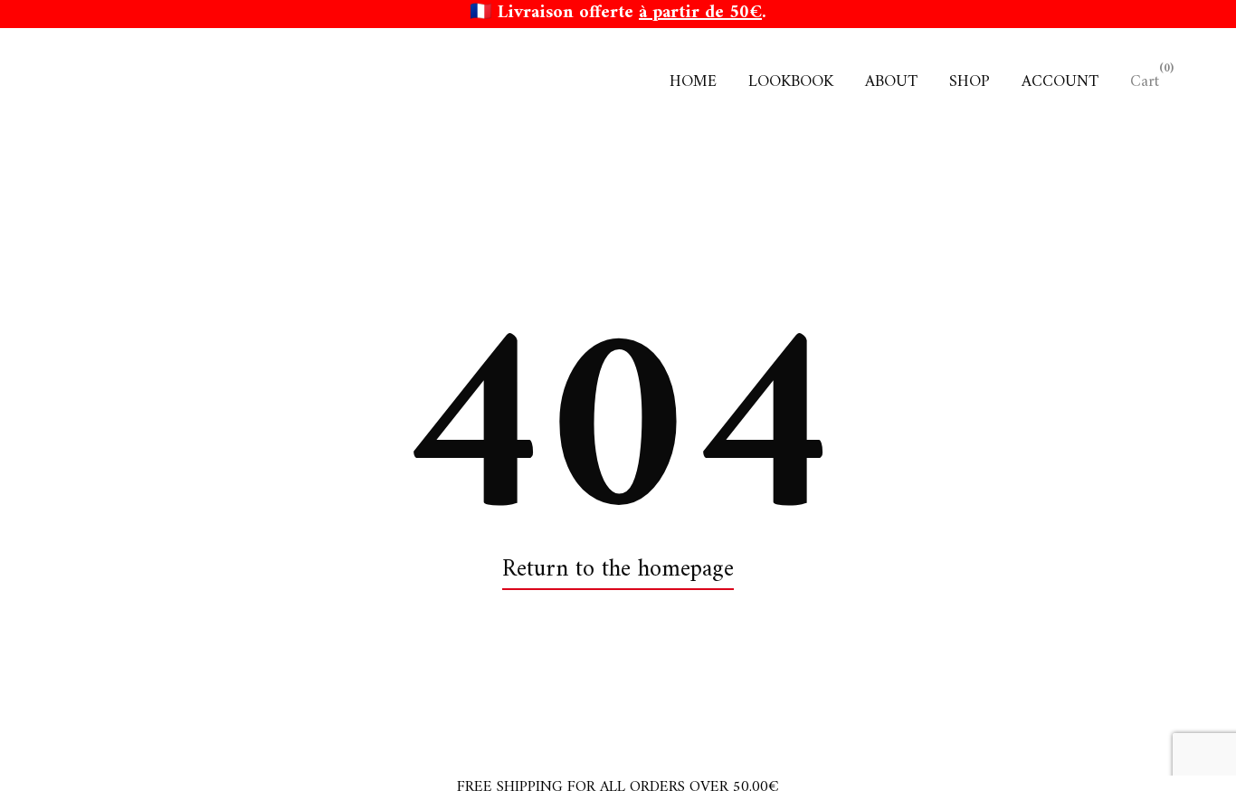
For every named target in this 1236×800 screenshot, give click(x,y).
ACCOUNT (1060, 82)
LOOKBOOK (790, 82)
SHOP (969, 82)
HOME (693, 82)
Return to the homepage (618, 570)
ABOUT (891, 82)
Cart (1144, 82)
